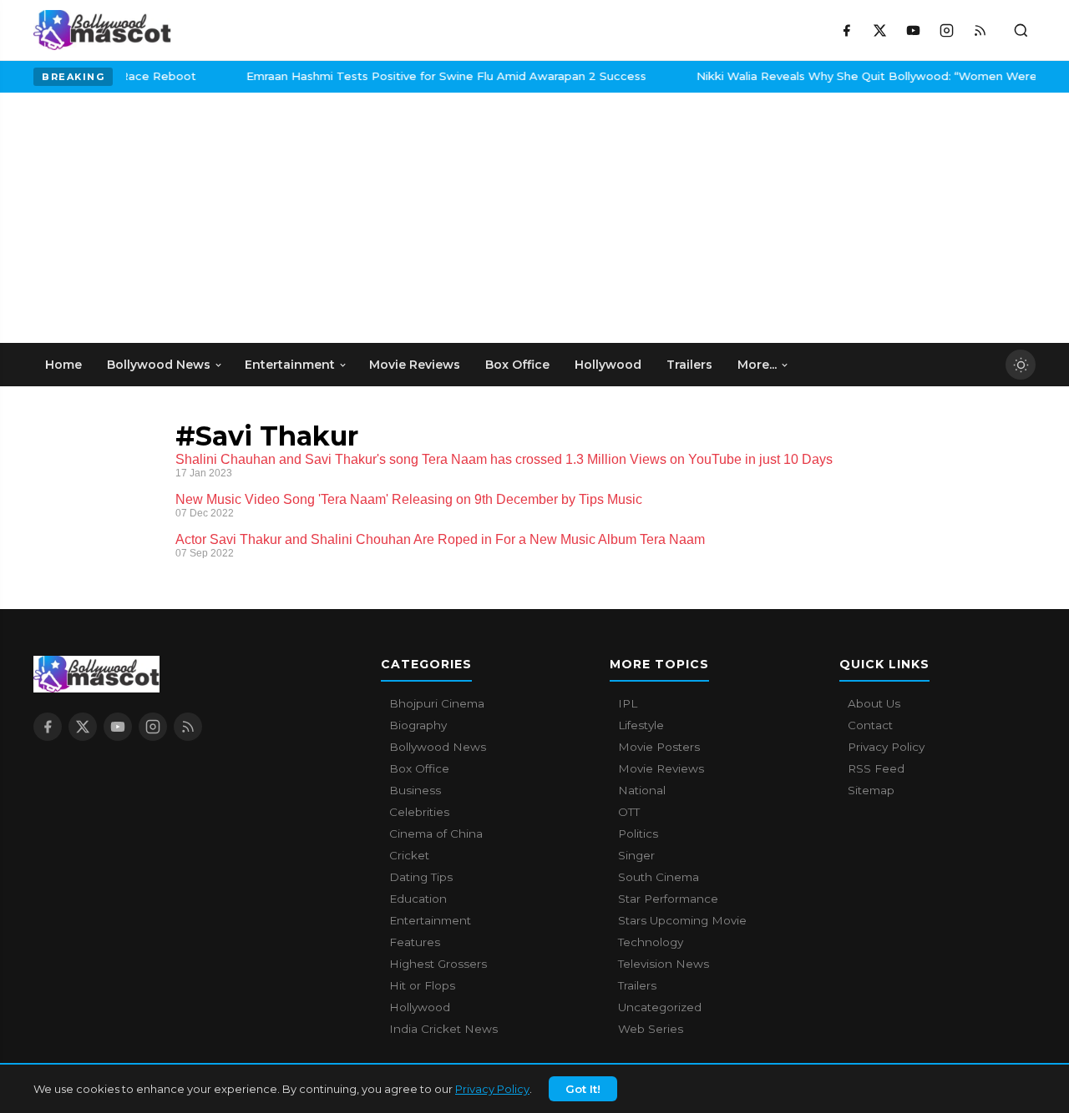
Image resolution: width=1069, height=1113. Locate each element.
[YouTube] (913, 30)
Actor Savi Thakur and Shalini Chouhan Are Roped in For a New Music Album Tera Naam (440, 539)
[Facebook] (846, 30)
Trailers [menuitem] (689, 364)
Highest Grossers (438, 963)
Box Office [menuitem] (517, 364)
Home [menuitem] (63, 364)
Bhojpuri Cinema (436, 703)
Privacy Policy (492, 1088)
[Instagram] (946, 30)
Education (418, 898)
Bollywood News (437, 746)
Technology (650, 942)
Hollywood (419, 1007)
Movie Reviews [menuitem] (414, 364)
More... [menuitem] (757, 364)
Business (415, 790)
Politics (638, 833)
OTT (629, 811)
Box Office (419, 768)
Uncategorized (660, 1007)
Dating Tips (421, 877)
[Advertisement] (158, 218)
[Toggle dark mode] (1021, 365)
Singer (636, 855)
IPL (627, 703)
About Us (874, 703)
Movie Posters (659, 746)
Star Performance (668, 898)
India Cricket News (443, 1028)
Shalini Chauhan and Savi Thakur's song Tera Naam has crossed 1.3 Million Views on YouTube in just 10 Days (504, 459)
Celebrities (419, 811)
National (642, 790)
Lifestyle (641, 725)
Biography (418, 725)
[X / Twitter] (879, 30)
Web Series (650, 1028)
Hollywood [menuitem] (608, 364)
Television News (663, 963)
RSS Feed (876, 768)
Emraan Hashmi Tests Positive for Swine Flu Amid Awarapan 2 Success (425, 76)
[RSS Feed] (979, 30)
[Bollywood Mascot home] (102, 30)
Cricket (409, 855)
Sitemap (871, 790)
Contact (870, 725)
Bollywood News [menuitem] (158, 364)
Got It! (582, 1088)
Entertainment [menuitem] (290, 364)
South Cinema (658, 877)
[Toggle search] (1021, 30)
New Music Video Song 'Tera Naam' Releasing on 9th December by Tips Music (408, 499)
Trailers (637, 985)
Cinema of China (436, 833)
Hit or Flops (422, 985)
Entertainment (430, 920)
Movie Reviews (661, 768)
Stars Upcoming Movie (682, 920)
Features (414, 942)
